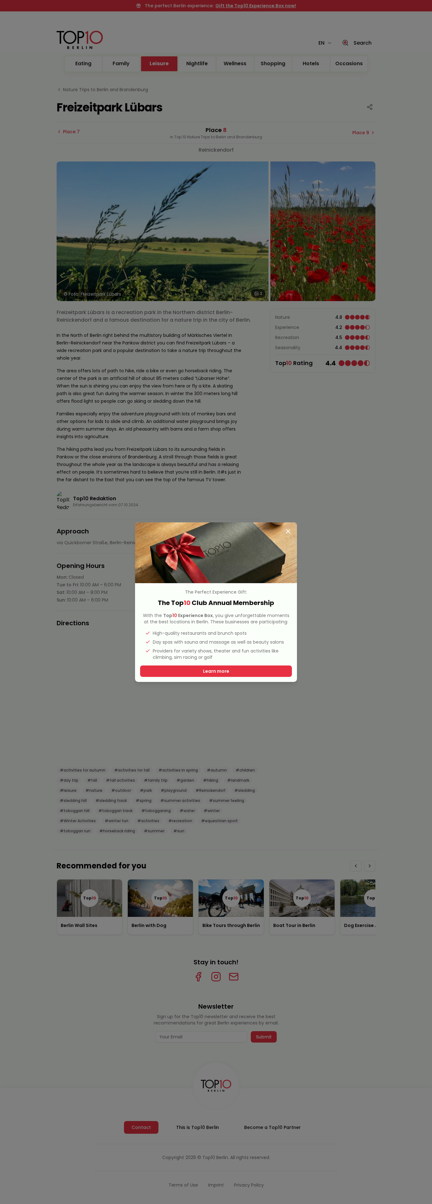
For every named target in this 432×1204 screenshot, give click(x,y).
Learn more (216, 671)
